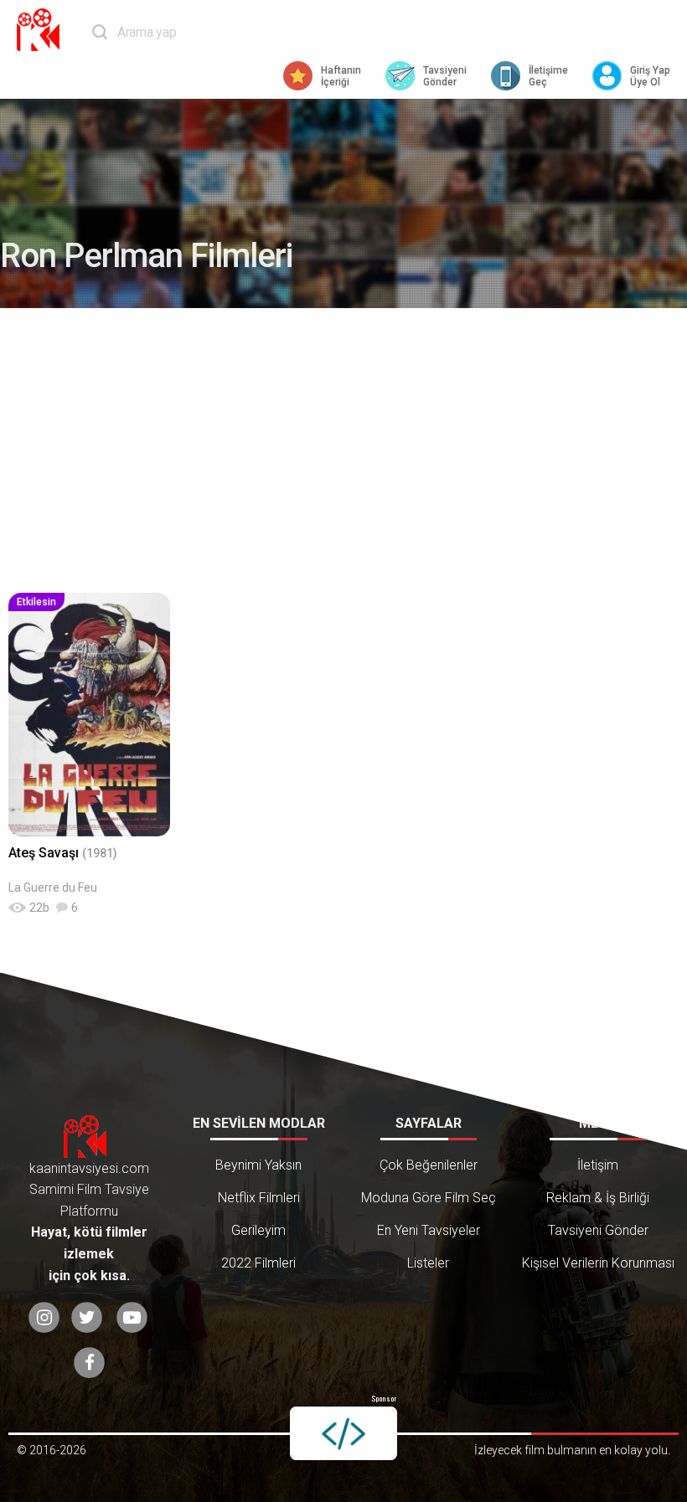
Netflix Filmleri (259, 1198)
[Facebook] (89, 1362)
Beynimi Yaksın (258, 1165)
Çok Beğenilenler (429, 1165)
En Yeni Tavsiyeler (428, 1230)
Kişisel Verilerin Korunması (598, 1263)
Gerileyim (258, 1230)
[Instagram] (43, 1317)
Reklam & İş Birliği (597, 1198)
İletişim (597, 1165)
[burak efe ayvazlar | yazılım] (343, 1433)
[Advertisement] (343, 450)
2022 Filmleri (258, 1263)
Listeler (428, 1263)
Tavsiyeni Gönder (598, 1230)
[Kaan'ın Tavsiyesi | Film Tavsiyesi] (42, 29)
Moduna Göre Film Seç (428, 1198)
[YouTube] (131, 1317)
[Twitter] (86, 1317)
